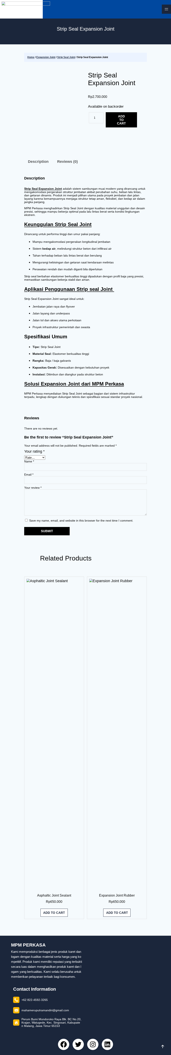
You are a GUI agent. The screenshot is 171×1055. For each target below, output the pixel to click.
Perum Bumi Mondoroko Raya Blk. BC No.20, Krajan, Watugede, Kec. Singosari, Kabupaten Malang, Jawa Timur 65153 (51, 1023)
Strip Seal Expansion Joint (111, 79)
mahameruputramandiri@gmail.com (45, 1010)
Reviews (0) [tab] (67, 161)
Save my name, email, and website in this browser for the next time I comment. (81, 520)
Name (29, 461)
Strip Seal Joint (66, 57)
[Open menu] (166, 9)
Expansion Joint (45, 57)
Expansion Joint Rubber (117, 895)
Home (30, 57)
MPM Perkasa (114, 146)
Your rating (34, 451)
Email (28, 474)
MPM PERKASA (28, 945)
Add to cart (121, 120)
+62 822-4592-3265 (34, 999)
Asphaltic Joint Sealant (54, 895)
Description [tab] (38, 161)
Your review (32, 487)
